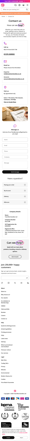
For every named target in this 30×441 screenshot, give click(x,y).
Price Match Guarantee (7, 382)
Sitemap (3, 342)
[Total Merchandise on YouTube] (21, 283)
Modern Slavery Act (6, 376)
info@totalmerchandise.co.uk (12, 74)
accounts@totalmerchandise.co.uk (14, 79)
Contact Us (11, 16)
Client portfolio (5, 309)
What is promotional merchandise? (6, 345)
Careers (3, 315)
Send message (15, 172)
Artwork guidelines (6, 329)
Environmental (5, 373)
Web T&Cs (4, 360)
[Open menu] (27, 5)
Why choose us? (5, 294)
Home (3, 16)
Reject (21, 437)
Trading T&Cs (4, 363)
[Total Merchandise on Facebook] (2, 283)
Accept (8, 437)
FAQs (2, 335)
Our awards (4, 298)
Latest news (4, 338)
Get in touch (15, 257)
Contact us (4, 318)
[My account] (19, 5)
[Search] (27, 9)
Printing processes (6, 332)
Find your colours (6, 350)
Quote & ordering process (8, 326)
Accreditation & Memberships (5, 302)
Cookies (3, 379)
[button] (15, 9)
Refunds (3, 369)
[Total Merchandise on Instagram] (8, 283)
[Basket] (23, 5)
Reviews (3, 312)
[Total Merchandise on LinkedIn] (28, 283)
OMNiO (3, 306)
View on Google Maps (10, 102)
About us (3, 291)
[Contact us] (15, 5)
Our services (4, 353)
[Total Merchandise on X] (15, 283)
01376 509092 (9, 54)
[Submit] (27, 278)
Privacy (3, 366)
